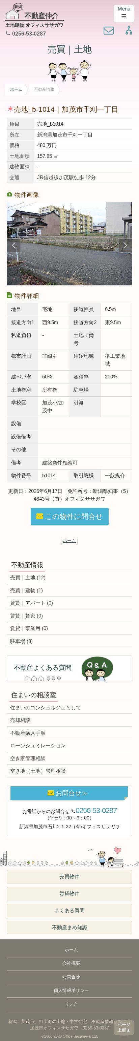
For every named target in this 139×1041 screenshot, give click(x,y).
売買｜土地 (69, 49)
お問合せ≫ (72, 793)
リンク (71, 1004)
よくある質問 (69, 910)
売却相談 (20, 720)
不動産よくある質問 (43, 667)
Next (125, 245)
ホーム (16, 89)
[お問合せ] (109, 31)
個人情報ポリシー (71, 990)
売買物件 (69, 876)
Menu (124, 9)
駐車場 (21, 641)
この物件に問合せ (74, 516)
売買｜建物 (26, 590)
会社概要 (71, 963)
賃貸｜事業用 (29, 628)
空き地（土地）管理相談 (38, 771)
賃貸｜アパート (31, 603)
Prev (14, 245)
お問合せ (71, 977)
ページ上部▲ (124, 1027)
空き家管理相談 (28, 758)
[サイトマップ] (129, 31)
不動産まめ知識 (69, 927)
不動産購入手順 (28, 733)
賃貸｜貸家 (26, 616)
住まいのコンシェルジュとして (45, 707)
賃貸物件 (69, 893)
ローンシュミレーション (38, 745)
